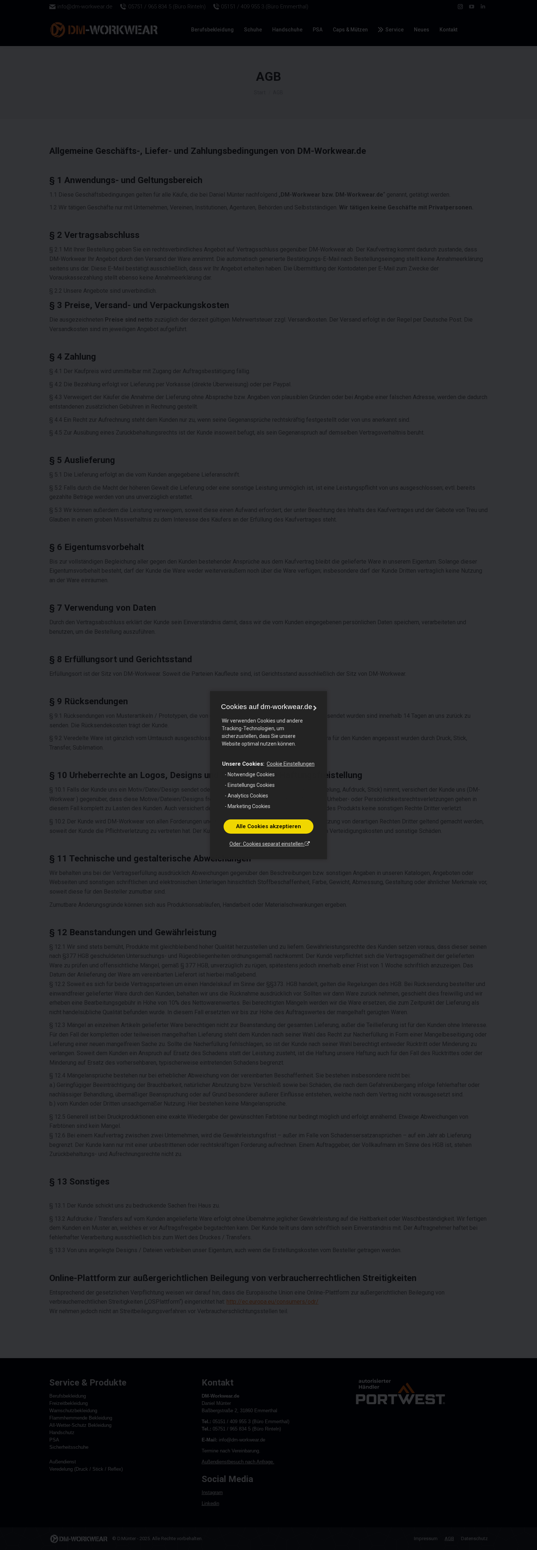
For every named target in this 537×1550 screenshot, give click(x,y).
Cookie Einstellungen (291, 764)
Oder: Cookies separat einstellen (267, 844)
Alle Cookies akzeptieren (268, 826)
